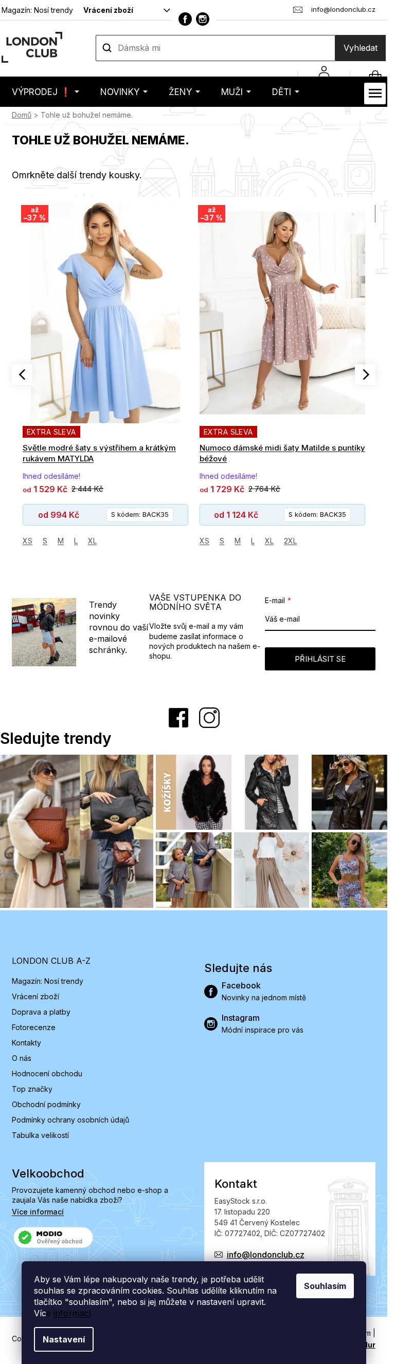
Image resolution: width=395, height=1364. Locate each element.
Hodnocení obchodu (47, 1073)
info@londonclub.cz (265, 1254)
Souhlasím (325, 1286)
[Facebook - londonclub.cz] (185, 19)
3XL (278, 540)
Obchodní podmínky (46, 1104)
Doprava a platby (41, 1011)
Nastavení (64, 1339)
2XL (113, 540)
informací (72, 1313)
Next (365, 374)
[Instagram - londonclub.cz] (202, 19)
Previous (22, 374)
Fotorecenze (34, 1027)
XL (92, 540)
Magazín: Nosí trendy (37, 10)
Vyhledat (361, 48)
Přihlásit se (320, 659)
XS (27, 540)
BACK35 (140, 514)
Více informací (38, 1211)
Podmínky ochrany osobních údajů (70, 1119)
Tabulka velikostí (40, 1135)
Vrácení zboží (108, 10)
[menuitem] (45, 92)
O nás (21, 1058)
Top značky (32, 1089)
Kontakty (26, 1042)
